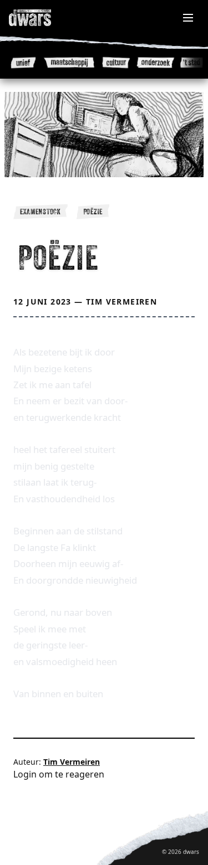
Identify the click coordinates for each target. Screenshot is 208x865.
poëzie (93, 212)
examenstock (40, 212)
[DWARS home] (42, 17)
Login (25, 774)
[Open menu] (188, 18)
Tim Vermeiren (121, 301)
